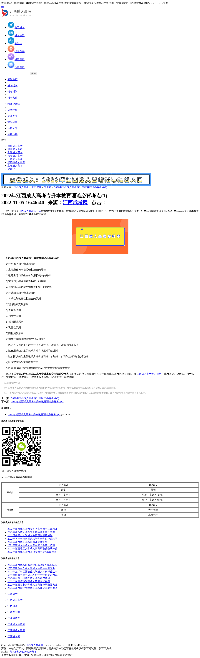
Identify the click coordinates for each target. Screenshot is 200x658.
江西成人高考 (21, 187)
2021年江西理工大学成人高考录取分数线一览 (33, 548)
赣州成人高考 (15, 149)
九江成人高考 (15, 152)
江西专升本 (14, 612)
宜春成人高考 (15, 165)
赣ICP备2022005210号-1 (23, 651)
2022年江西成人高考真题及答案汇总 (28, 542)
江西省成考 (14, 618)
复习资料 (36, 187)
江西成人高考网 (16, 624)
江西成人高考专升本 (30, 211)
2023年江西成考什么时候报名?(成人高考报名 (32, 565)
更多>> (11, 169)
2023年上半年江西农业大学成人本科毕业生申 (33, 571)
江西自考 (13, 606)
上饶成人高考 (15, 159)
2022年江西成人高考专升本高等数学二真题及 (33, 529)
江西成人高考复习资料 (149, 373)
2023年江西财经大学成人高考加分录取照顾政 (33, 588)
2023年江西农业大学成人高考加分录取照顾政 (33, 584)
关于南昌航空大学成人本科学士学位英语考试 (33, 575)
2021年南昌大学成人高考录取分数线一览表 (31, 545)
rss (2, 6)
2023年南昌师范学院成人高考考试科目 (29, 581)
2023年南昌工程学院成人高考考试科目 (29, 578)
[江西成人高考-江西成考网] (16, 18)
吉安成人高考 (15, 155)
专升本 (48, 187)
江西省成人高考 (16, 630)
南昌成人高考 (15, 146)
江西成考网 (75, 202)
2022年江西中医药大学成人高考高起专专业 (31, 568)
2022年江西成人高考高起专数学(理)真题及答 (32, 552)
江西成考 (13, 593)
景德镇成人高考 (16, 162)
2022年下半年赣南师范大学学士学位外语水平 (33, 538)
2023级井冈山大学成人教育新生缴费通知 (30, 535)
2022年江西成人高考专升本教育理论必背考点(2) (37, 401)
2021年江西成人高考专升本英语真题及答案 (31, 532)
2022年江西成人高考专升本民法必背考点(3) (35, 398)
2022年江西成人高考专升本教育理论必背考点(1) (80, 187)
